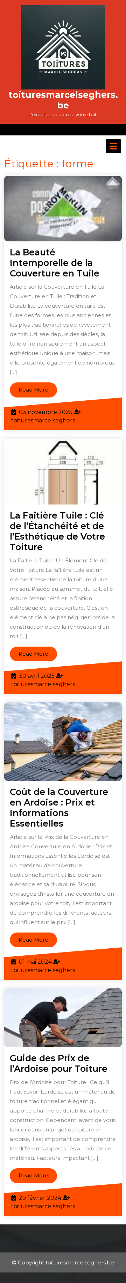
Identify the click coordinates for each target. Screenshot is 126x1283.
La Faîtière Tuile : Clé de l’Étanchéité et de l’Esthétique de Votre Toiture (57, 531)
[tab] (113, 146)
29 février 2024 (40, 1198)
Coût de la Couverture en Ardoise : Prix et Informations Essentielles (59, 808)
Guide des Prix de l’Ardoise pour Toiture (58, 1063)
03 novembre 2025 (45, 412)
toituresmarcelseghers (43, 420)
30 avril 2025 (37, 676)
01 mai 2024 (35, 961)
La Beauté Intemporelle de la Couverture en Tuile (54, 263)
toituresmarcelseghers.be (63, 100)
